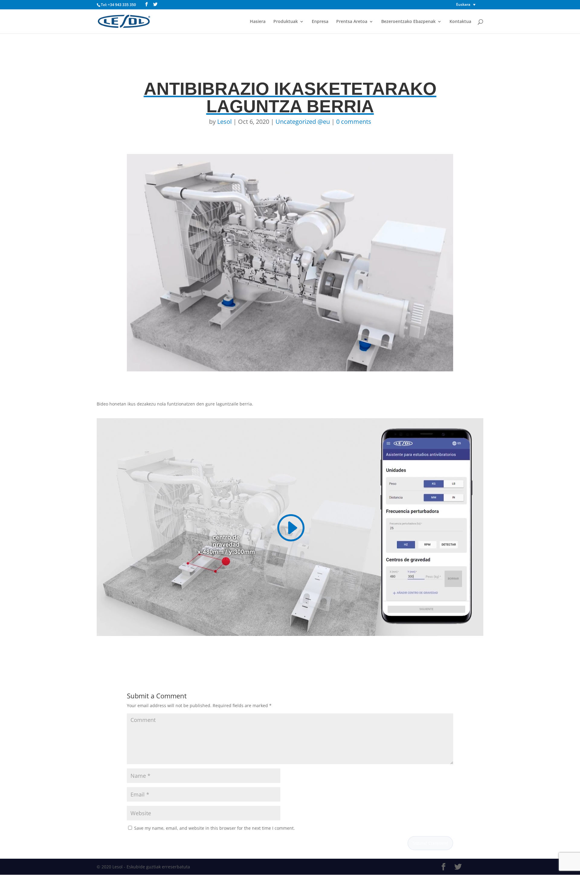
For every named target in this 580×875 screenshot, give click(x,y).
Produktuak (285, 21)
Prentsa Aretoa (351, 21)
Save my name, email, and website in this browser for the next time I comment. (214, 828)
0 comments (353, 121)
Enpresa (320, 21)
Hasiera (258, 21)
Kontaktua (460, 21)
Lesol (224, 121)
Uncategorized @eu (303, 121)
